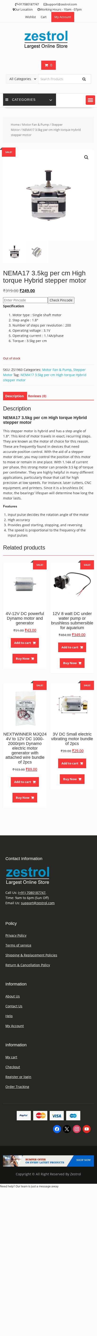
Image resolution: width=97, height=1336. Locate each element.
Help (9, 1016)
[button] (90, 100)
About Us (12, 996)
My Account (62, 17)
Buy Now (22, 658)
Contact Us (13, 1006)
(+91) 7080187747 (31, 892)
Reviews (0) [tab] (37, 396)
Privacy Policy (15, 935)
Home (15, 124)
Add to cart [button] (22, 643)
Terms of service (18, 945)
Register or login (18, 1077)
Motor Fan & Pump (35, 124)
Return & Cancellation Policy (27, 965)
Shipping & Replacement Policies (31, 955)
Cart (44, 17)
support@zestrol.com (38, 903)
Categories (24, 99)
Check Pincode (61, 300)
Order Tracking (17, 1086)
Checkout (12, 1067)
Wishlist (30, 17)
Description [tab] (14, 396)
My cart (11, 1057)
